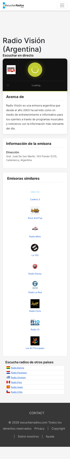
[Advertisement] (35, 23)
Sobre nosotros (28, 436)
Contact (36, 413)
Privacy (39, 428)
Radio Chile (16, 392)
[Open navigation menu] (62, 5)
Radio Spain (17, 387)
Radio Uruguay (18, 377)
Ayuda (50, 436)
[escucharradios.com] (13, 5)
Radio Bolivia (17, 367)
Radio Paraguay (19, 372)
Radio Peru (16, 382)
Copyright (58, 428)
